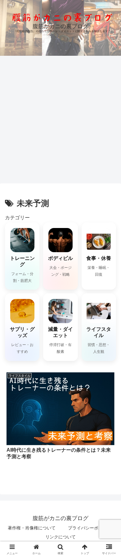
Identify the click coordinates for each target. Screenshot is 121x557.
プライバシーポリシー (89, 527)
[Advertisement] (60, 119)
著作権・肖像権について (32, 527)
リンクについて (60, 536)
